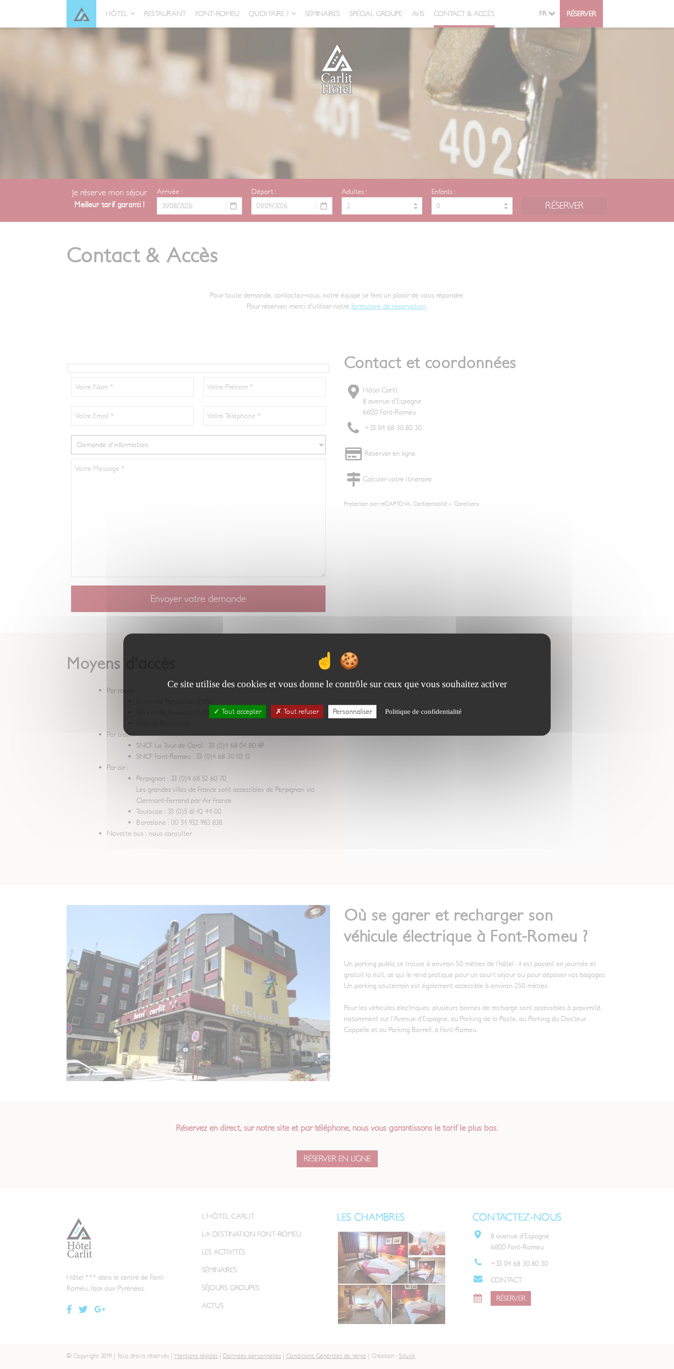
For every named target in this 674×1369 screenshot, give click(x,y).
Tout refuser (300, 711)
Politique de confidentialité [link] (423, 711)
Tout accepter (240, 711)
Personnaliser (352, 711)
